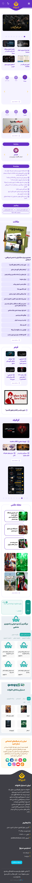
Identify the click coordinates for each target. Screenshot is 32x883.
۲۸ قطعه (20, 656)
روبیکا (16, 760)
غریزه (28, 716)
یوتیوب (18, 764)
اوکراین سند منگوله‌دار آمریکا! (18, 330)
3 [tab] (19, 36)
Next (4, 23)
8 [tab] (6, 36)
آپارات (20, 760)
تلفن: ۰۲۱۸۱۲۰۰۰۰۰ (24, 834)
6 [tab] (11, 36)
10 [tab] (3, 498)
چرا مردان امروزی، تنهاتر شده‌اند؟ (23, 51)
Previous (27, 23)
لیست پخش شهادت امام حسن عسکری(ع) (8, 653)
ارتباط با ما (26, 853)
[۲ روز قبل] (16, 23)
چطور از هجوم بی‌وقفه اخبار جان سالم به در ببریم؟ (9, 51)
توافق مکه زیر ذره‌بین (21, 315)
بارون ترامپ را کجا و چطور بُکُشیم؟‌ (17, 265)
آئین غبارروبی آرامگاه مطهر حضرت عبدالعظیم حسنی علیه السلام (12, 516)
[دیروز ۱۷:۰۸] (23, 516)
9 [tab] (6, 498)
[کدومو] (15, 150)
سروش (12, 760)
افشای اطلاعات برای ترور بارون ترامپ (17, 335)
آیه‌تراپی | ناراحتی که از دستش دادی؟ (22, 361)
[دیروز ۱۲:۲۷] (23, 543)
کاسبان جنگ (23, 325)
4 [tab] (16, 36)
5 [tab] (14, 36)
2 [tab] (21, 36)
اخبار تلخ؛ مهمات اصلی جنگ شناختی (17, 310)
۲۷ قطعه (5, 675)
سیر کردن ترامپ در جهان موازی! (23, 454)
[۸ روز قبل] (23, 447)
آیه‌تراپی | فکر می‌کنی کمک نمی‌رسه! (10, 377)
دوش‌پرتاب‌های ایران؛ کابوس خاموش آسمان (15, 299)
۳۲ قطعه (20, 675)
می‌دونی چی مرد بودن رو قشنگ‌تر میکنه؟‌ (16, 177)
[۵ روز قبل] (21, 353)
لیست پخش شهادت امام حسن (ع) (8, 671)
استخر (28, 731)
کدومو (15, 154)
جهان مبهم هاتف (10, 716)
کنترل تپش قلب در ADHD (25, 66)
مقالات (16, 222)
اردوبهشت (11, 731)
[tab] (24, 79)
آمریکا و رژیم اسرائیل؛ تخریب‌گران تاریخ (17, 191)
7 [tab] (8, 36)
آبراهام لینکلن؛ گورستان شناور (18, 270)
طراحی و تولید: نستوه (15, 880)
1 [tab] (24, 36)
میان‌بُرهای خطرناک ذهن (9, 454)
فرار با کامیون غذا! (21, 289)
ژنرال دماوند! (23, 279)
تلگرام (9, 764)
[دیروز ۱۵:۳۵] (9, 43)
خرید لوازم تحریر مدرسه (22, 210)
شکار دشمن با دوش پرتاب (19, 284)
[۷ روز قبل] (16, 430)
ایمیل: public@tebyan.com (20, 838)
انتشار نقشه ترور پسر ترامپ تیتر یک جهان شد (16, 171)
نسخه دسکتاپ (16, 862)
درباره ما (27, 856)
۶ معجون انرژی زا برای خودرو (10, 66)
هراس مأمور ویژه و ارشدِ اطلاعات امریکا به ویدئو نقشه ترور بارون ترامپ (15, 174)
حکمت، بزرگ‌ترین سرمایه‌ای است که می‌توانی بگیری (16, 186)
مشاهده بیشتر (15, 101)
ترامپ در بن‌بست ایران (20, 320)
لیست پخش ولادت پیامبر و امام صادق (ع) (23, 653)
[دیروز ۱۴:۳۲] (23, 529)
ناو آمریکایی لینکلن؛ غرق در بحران (17, 294)
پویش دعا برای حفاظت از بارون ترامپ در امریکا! (15, 182)
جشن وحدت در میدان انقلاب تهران (13, 543)
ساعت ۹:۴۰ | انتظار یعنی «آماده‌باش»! (22, 377)
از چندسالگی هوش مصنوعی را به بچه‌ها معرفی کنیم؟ (15, 197)
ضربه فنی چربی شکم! (21, 189)
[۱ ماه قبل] (16, 125)
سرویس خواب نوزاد (16, 212)
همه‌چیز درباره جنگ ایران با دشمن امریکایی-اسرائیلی (17, 258)
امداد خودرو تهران (8, 210)
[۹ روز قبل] (9, 447)
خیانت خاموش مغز (22, 194)
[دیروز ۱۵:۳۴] (9, 59)
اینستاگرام (14, 764)
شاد (24, 760)
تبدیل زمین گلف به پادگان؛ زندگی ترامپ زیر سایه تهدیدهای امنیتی (15, 305)
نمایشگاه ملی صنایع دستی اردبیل (12, 530)
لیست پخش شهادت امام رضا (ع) (23, 671)
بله (7, 760)
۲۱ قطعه (4, 656)
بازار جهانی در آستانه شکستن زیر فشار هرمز (15, 274)
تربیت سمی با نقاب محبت (18, 441)
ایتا (22, 764)
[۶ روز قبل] (10, 353)
